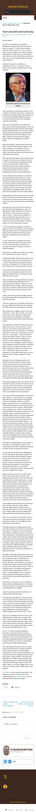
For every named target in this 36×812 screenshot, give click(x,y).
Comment (27, 738)
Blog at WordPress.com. (18, 802)
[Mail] (14, 761)
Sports (21, 712)
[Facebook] (10, 761)
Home (5, 23)
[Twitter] (5, 761)
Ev (3, 672)
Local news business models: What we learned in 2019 (25, 704)
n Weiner (7, 672)
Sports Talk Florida (22, 676)
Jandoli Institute (18, 6)
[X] (5, 776)
